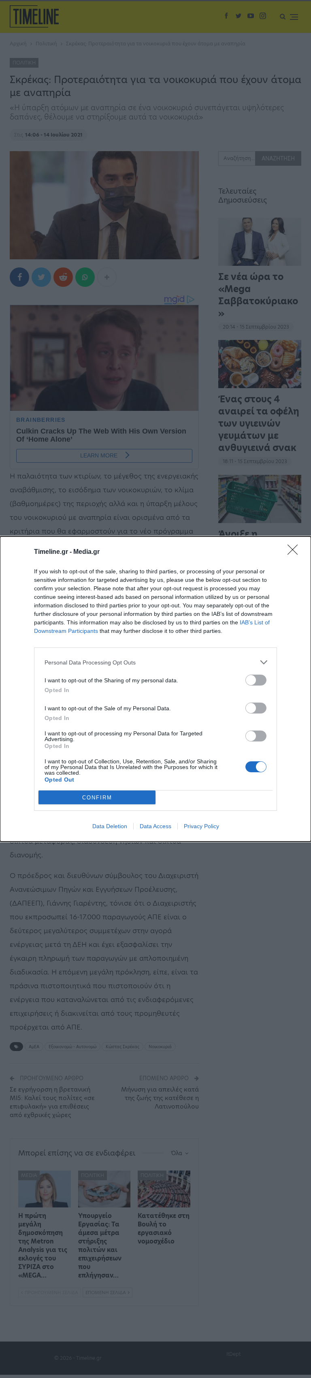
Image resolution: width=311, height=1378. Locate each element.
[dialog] (155, 689)
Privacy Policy (201, 826)
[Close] (295, 552)
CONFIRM (97, 798)
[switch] (255, 680)
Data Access (155, 826)
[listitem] (155, 662)
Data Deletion (109, 826)
